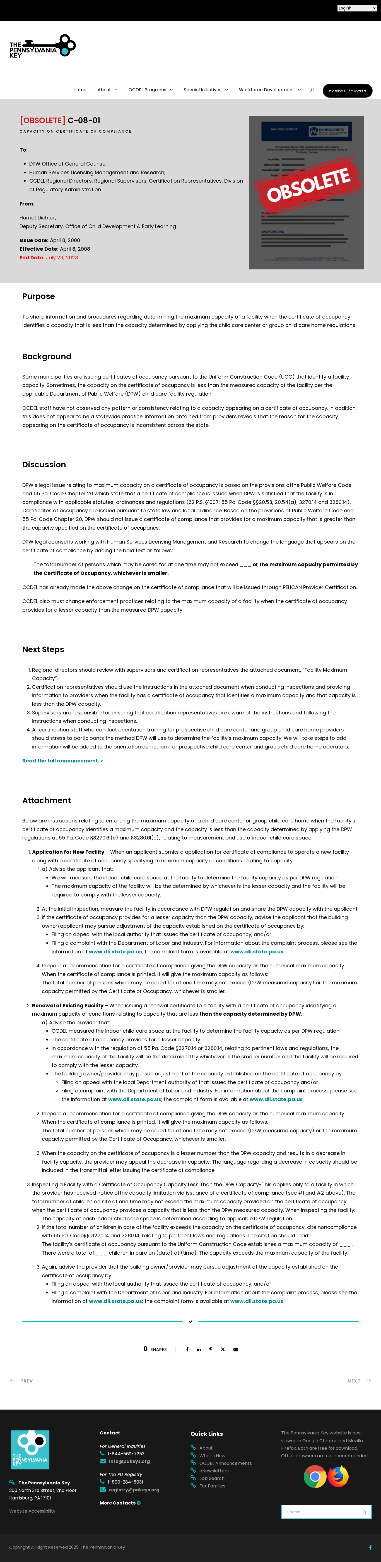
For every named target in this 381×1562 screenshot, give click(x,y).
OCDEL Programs (147, 90)
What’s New (212, 1456)
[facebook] (370, 1548)
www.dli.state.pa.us (115, 951)
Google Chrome (319, 1440)
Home (79, 90)
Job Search (212, 1478)
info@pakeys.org (129, 1461)
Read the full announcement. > (62, 760)
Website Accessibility (32, 1511)
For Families (212, 1486)
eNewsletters (214, 1471)
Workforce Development (266, 90)
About (104, 90)
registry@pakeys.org (134, 1490)
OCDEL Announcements (225, 1463)
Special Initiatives (202, 90)
